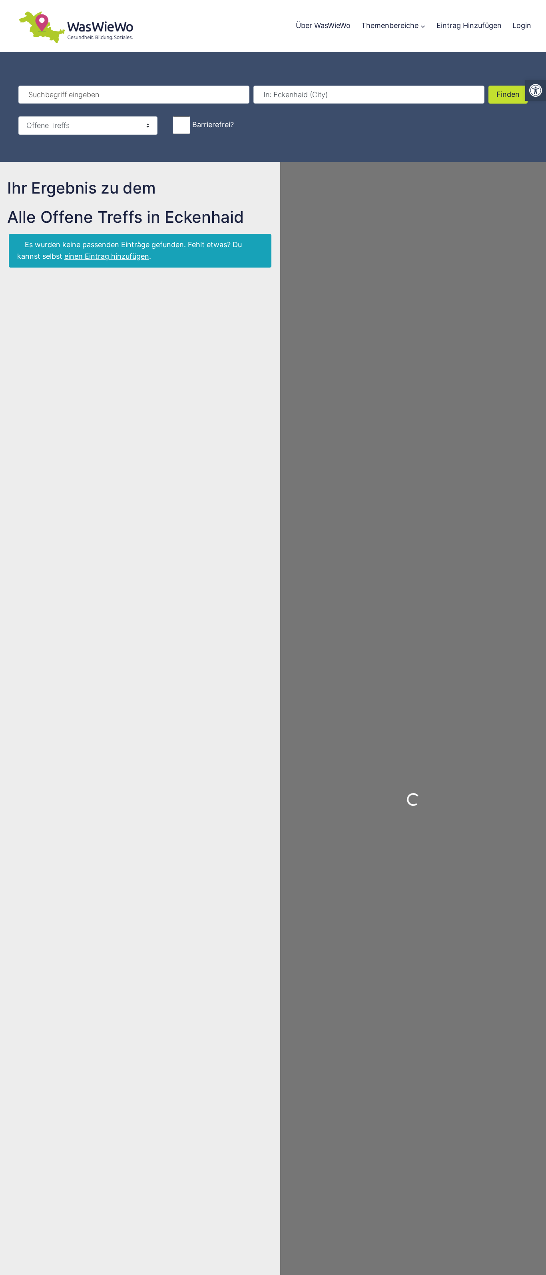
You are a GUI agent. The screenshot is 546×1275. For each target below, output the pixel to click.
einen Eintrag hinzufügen (106, 256)
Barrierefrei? (213, 124)
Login (521, 25)
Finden (512, 94)
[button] (535, 90)
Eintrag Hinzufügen (469, 25)
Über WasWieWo (323, 25)
